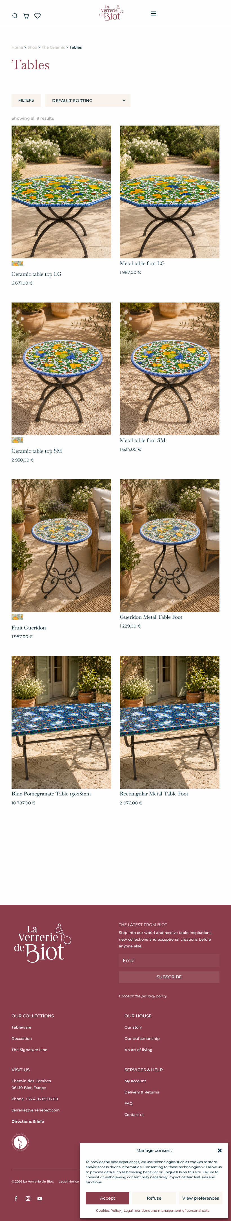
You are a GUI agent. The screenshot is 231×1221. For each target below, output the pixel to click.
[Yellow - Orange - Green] (17, 263)
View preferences (200, 1198)
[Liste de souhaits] (37, 15)
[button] (220, 1150)
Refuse (154, 1198)
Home (17, 47)
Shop (32, 47)
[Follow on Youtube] (39, 1198)
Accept (107, 1198)
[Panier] (26, 15)
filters (26, 100)
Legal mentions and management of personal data (167, 1210)
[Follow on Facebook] (16, 1198)
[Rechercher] (15, 15)
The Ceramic (53, 47)
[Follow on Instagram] (27, 1198)
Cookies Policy (108, 1210)
